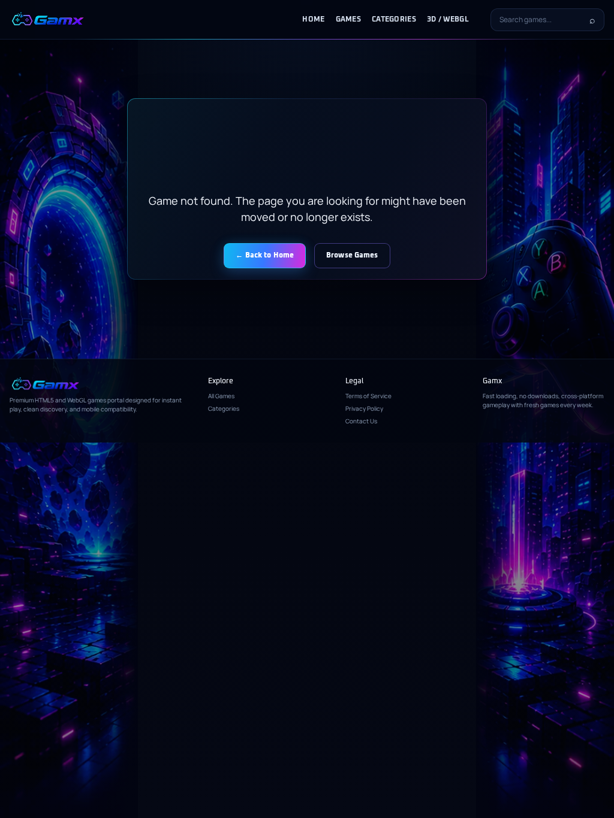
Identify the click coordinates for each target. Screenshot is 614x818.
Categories (394, 19)
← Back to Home (265, 255)
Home (313, 19)
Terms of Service (368, 396)
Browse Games (352, 255)
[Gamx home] (47, 20)
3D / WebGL (448, 19)
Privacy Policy (364, 408)
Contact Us (361, 421)
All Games (221, 396)
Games (349, 19)
